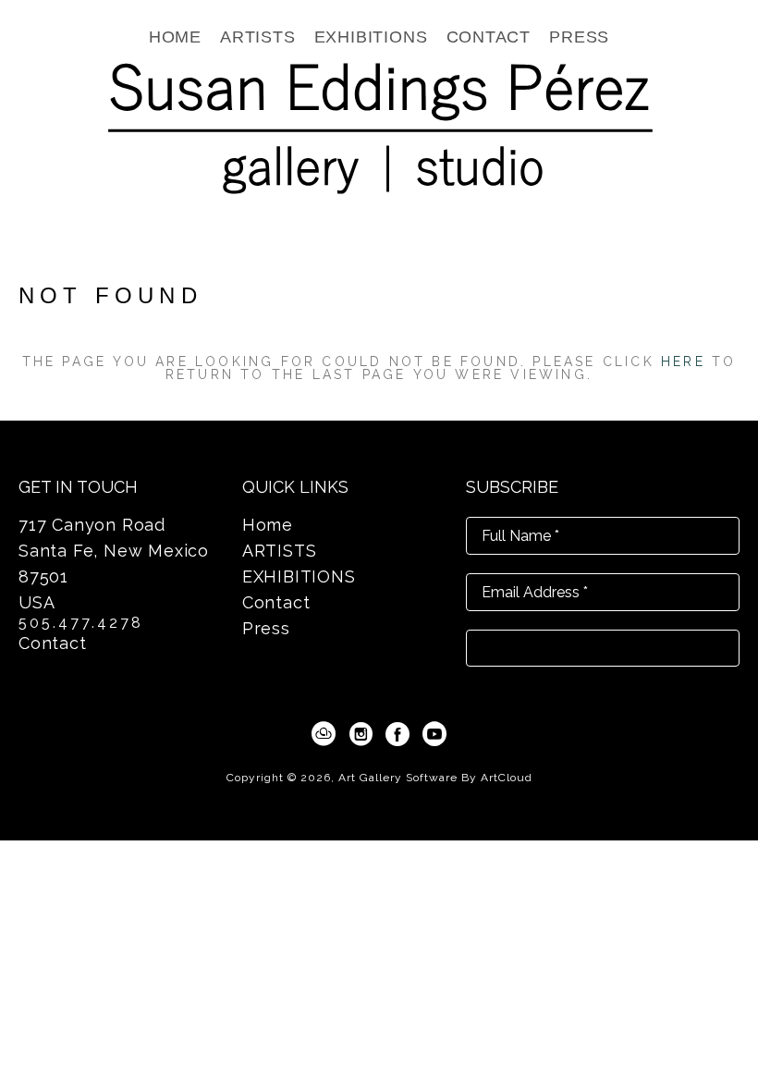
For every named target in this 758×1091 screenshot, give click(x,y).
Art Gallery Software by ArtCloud (435, 777)
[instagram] (360, 734)
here (683, 361)
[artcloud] (324, 734)
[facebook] (397, 734)
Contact (52, 643)
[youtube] (434, 734)
